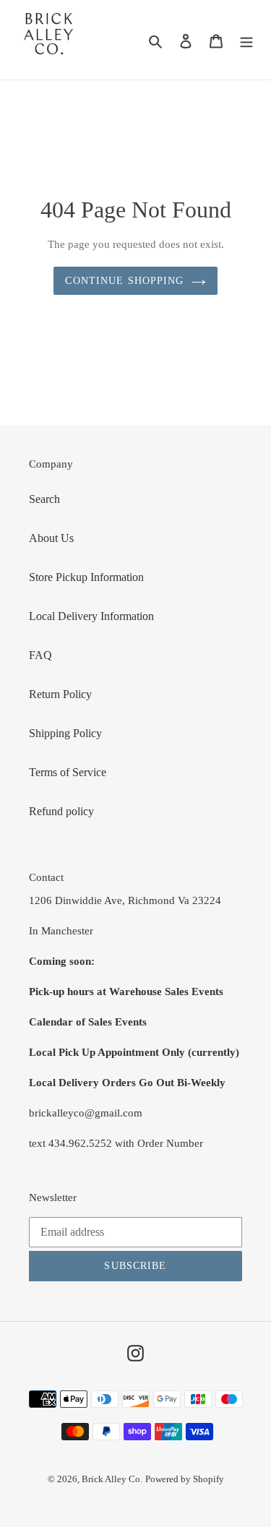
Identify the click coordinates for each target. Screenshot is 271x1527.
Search (44, 499)
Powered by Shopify (184, 1479)
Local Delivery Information (91, 616)
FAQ (40, 655)
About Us (51, 538)
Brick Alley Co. (112, 1479)
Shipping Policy (65, 733)
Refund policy (61, 811)
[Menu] (246, 40)
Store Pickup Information (86, 577)
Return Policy (60, 694)
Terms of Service (67, 772)
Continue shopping (124, 280)
